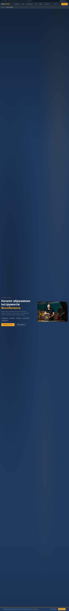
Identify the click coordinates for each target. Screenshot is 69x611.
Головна (2, 7)
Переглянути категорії (8, 324)
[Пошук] (56, 4)
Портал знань (29, 4)
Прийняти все (61, 609)
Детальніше (35, 609)
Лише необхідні (53, 609)
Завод (40, 4)
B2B (23, 4)
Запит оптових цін (21, 324)
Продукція (17, 4)
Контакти (47, 4)
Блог (36, 4)
